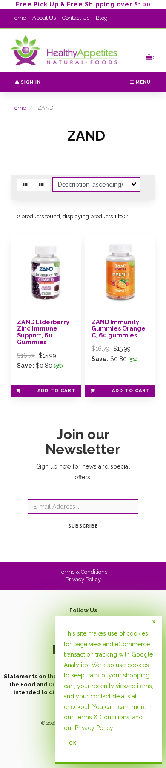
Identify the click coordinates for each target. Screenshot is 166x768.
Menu (142, 82)
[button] (150, 57)
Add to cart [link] (56, 390)
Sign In (30, 82)
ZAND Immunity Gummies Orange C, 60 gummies (119, 329)
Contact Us (75, 18)
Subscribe (83, 525)
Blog (102, 18)
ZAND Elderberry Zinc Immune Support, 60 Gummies (43, 332)
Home (18, 18)
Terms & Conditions (83, 572)
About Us (44, 18)
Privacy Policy (83, 579)
